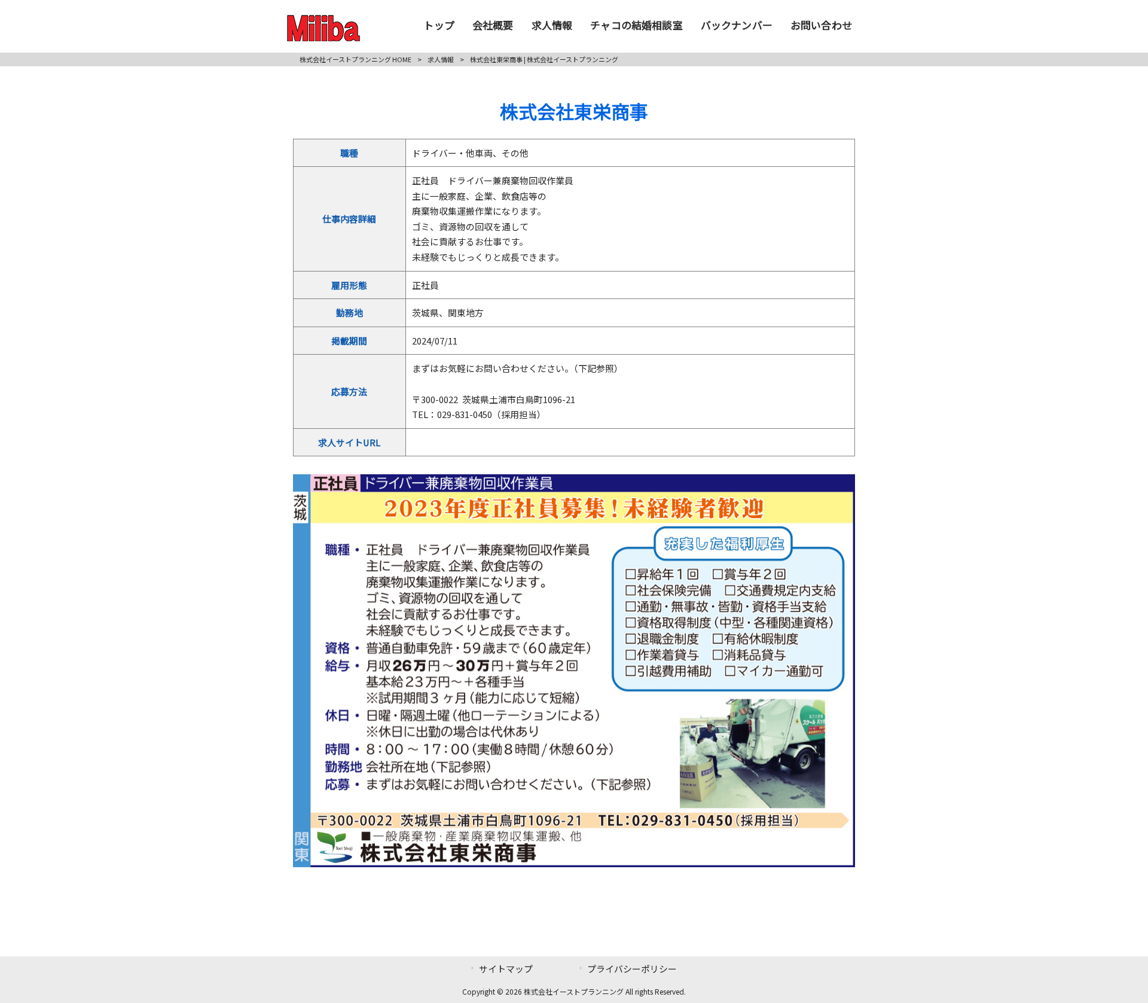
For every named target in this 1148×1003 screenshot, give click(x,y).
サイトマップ (506, 968)
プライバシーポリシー (632, 968)
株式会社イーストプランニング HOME (355, 59)
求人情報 (441, 59)
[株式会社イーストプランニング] (323, 37)
